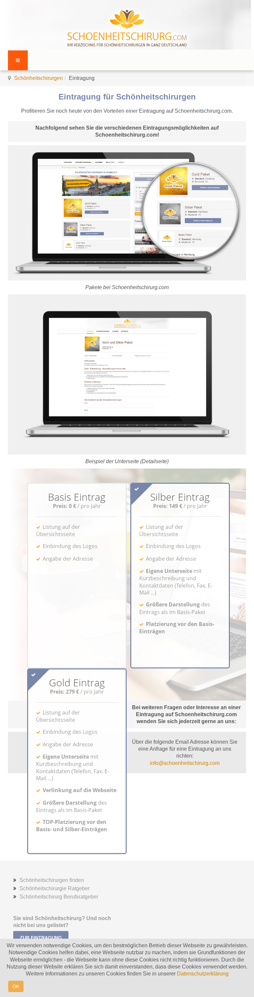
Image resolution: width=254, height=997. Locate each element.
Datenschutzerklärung (203, 973)
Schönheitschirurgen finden (52, 880)
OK (16, 986)
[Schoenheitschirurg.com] (127, 26)
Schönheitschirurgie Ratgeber (55, 888)
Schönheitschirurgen (38, 78)
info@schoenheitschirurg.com (185, 763)
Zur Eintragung (41, 937)
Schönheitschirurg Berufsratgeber (59, 897)
